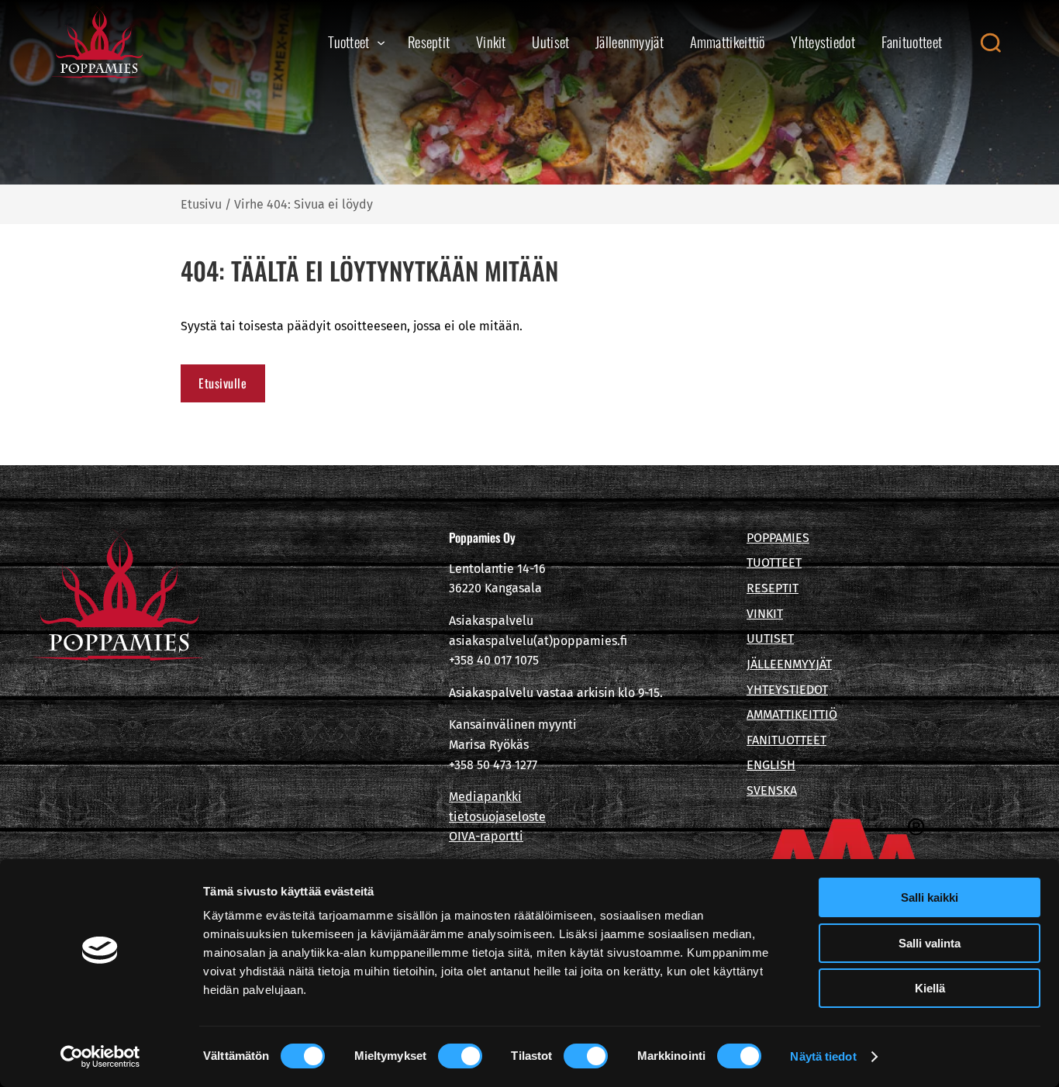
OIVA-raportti (486, 836)
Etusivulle (222, 383)
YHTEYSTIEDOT (787, 689)
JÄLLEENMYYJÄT (789, 664)
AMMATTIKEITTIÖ (792, 714)
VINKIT (765, 613)
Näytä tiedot (823, 1056)
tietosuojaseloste (497, 816)
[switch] (460, 1056)
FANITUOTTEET (786, 740)
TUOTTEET (774, 562)
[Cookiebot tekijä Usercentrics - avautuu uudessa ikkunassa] (100, 1056)
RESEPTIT (773, 588)
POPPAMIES (778, 537)
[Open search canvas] (990, 42)
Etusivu (201, 204)
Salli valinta (930, 943)
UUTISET (770, 638)
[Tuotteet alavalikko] (381, 42)
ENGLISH (771, 764)
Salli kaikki (929, 897)
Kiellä (930, 988)
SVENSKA (772, 790)
